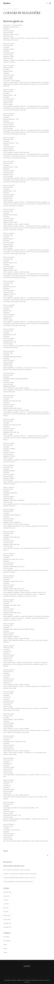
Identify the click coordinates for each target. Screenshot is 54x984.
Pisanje (5, 944)
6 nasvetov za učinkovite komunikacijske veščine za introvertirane (20, 873)
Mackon (6, 3)
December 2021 (7, 923)
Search (5, 851)
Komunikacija (6, 940)
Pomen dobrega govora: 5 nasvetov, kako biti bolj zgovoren (18, 881)
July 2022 (5, 900)
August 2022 (6, 896)
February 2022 (7, 915)
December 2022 (7, 892)
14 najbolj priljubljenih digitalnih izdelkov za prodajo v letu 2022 (19, 877)
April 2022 (5, 911)
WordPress (26, 982)
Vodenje (5, 952)
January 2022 (6, 919)
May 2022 (5, 907)
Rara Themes (41, 980)
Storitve (5, 948)
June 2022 (6, 903)
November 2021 (7, 927)
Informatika (6, 936)
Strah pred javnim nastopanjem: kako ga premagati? (16, 869)
